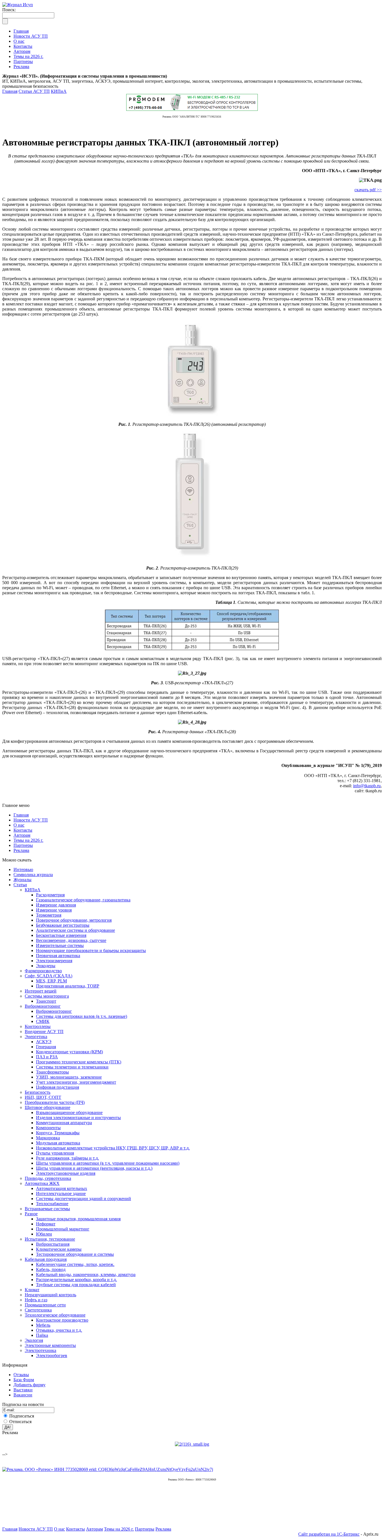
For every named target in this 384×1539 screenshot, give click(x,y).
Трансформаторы (52, 1072)
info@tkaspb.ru (367, 785)
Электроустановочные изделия (65, 1173)
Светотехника (38, 1310)
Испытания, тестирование (50, 1239)
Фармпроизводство (43, 970)
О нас (18, 825)
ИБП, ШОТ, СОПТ (43, 1097)
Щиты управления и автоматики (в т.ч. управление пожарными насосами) (107, 1163)
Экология (34, 1340)
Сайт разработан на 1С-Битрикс (329, 1534)
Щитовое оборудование (47, 1107)
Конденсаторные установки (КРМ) (69, 1051)
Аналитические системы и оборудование (75, 930)
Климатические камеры (59, 1249)
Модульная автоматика (58, 1142)
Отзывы (21, 1374)
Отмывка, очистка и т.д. (59, 1330)
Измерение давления (56, 905)
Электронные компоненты (50, 1345)
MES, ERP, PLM (51, 980)
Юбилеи (44, 1234)
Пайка (42, 1335)
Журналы (22, 879)
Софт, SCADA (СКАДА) (48, 975)
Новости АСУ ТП (30, 820)
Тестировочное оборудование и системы (75, 1254)
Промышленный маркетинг (62, 1229)
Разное (31, 1213)
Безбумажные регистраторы (62, 925)
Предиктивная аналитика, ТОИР (67, 986)
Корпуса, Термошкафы (58, 1132)
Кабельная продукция (46, 1259)
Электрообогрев (51, 1355)
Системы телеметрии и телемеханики (72, 1067)
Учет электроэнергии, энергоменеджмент (76, 1082)
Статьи (20, 884)
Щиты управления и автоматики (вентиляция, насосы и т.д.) (94, 1168)
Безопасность (37, 1092)
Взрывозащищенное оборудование (69, 1112)
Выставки (23, 1389)
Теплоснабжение (52, 1203)
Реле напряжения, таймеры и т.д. (67, 1158)
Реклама (21, 850)
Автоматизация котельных (61, 1188)
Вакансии (22, 1394)
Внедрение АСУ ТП (44, 1031)
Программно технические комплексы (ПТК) (78, 1061)
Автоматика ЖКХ (42, 1183)
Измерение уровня (54, 910)
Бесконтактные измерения (61, 935)
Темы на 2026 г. (28, 840)
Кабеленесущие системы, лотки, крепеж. (75, 1264)
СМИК (42, 1021)
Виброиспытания (52, 1244)
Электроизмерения (54, 960)
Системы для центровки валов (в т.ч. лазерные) (81, 1016)
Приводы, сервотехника (48, 1178)
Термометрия (48, 915)
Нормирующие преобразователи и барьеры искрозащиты (91, 950)
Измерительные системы (60, 945)
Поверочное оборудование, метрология (74, 920)
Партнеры (23, 845)
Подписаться (21, 1416)
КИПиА (59, 91)
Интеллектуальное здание (61, 1193)
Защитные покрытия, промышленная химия (78, 1218)
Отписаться (20, 1421)
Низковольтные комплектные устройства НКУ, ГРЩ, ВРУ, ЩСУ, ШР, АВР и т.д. (113, 1148)
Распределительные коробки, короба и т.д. (76, 1279)
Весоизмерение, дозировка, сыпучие (71, 940)
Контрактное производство (62, 1320)
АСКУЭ (43, 1041)
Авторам (21, 835)
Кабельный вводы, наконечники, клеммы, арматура (85, 1274)
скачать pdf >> (368, 189)
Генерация (46, 1046)
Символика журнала (33, 874)
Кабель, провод (50, 1269)
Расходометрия (50, 894)
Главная (9, 91)
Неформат (45, 1223)
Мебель (43, 1325)
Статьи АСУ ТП (34, 91)
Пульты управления (55, 1153)
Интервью (23, 869)
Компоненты (48, 1127)
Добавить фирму (29, 1384)
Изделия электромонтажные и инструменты (78, 1117)
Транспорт (46, 1001)
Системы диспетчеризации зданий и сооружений (83, 1198)
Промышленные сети (45, 1304)
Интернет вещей (41, 991)
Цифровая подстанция (57, 1087)
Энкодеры (45, 965)
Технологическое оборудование (55, 1315)
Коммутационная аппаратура (64, 1122)
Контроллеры (38, 1026)
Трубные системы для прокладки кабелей (76, 1284)
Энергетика (36, 1036)
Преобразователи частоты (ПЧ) (55, 1102)
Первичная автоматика (58, 955)
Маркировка (48, 1137)
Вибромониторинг (43, 1006)
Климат (32, 1289)
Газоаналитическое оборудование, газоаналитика (83, 899)
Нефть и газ (36, 1299)
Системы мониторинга (47, 996)
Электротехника (40, 1350)
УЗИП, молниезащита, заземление (69, 1077)
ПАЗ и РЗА (47, 1056)
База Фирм (23, 1379)
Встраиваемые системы (47, 1208)
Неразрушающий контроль (50, 1294)
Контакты (22, 830)
